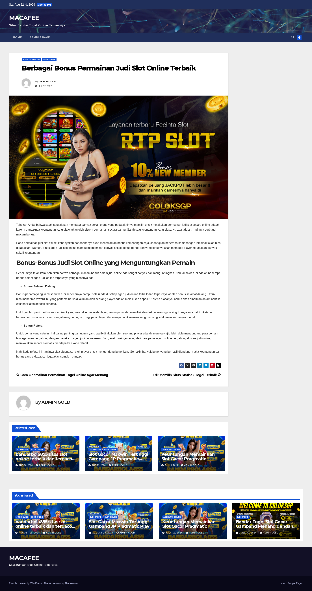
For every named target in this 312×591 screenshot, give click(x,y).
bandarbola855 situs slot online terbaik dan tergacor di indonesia (45, 459)
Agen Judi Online (31, 59)
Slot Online (49, 59)
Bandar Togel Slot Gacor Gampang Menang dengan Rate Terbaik (264, 526)
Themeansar (71, 583)
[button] (292, 37)
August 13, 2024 (103, 533)
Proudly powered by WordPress (26, 583)
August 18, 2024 (29, 533)
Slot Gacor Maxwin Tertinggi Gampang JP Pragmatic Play (118, 459)
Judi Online (22, 450)
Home (17, 37)
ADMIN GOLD (47, 81)
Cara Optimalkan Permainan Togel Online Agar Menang (64, 375)
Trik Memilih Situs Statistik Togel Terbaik (185, 375)
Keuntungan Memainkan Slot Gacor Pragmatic (188, 456)
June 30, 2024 (248, 533)
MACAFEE (24, 18)
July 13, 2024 (174, 533)
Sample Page (40, 37)
